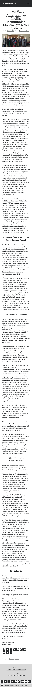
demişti (19, 620)
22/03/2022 (10, 31)
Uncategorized (14, 659)
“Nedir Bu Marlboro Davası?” (16, 675)
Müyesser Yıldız (9, 3)
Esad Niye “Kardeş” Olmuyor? (16, 670)
